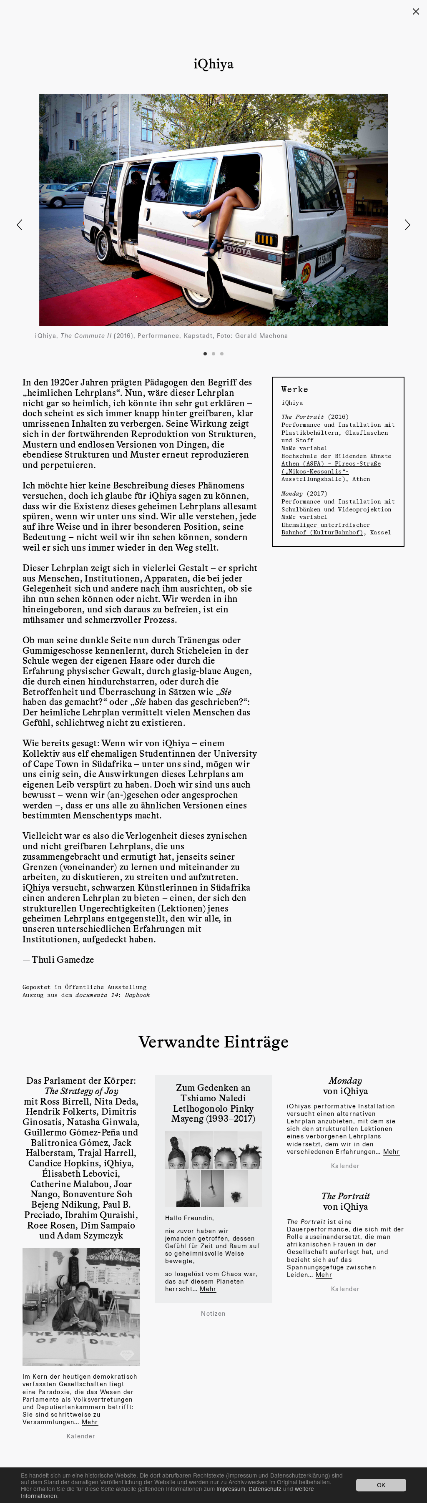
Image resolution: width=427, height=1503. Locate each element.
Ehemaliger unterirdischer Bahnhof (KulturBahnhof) (325, 528)
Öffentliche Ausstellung (106, 986)
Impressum (230, 1488)
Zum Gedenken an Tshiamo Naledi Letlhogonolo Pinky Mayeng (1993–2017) (213, 1102)
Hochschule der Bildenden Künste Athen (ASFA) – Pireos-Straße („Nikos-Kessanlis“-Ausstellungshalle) (336, 467)
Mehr (90, 1422)
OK (381, 1485)
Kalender (81, 1436)
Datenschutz (265, 1488)
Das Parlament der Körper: (81, 1085)
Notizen (213, 1313)
